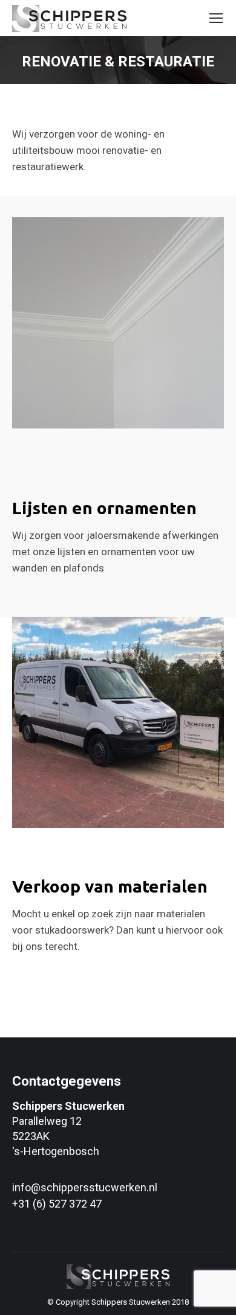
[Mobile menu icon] (216, 18)
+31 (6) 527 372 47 (57, 1203)
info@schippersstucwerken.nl (84, 1187)
